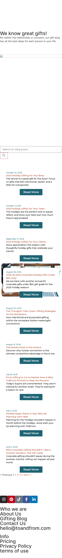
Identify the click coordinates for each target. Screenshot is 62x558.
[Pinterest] (11, 499)
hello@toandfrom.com (25, 528)
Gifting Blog (13, 518)
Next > (28, 474)
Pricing (8, 541)
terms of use (14, 551)
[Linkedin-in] (34, 499)
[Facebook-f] (26, 499)
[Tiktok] (19, 499)
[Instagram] (4, 499)
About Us (10, 514)
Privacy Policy (16, 546)
